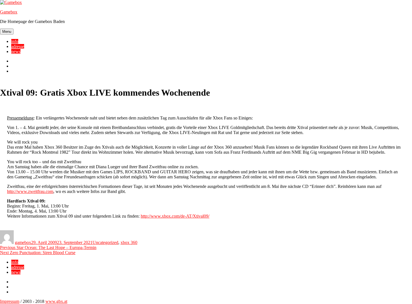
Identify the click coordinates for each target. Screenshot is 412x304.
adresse (17, 46)
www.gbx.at (56, 301)
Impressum (9, 301)
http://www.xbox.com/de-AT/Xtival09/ (175, 216)
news (15, 51)
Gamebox (8, 12)
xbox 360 (129, 242)
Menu (6, 31)
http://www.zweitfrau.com (30, 191)
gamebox (23, 242)
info (14, 41)
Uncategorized (105, 242)
